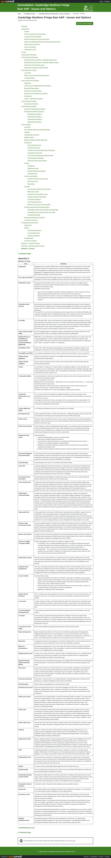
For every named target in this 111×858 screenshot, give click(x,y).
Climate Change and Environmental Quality (36, 207)
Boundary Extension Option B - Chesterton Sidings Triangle (41, 62)
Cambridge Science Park (35, 153)
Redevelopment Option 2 (35, 116)
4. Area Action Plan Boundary (29, 57)
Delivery (26, 228)
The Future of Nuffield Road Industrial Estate (40, 155)
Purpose (26, 31)
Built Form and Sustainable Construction (36, 93)
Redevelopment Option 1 (35, 114)
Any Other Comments (30, 240)
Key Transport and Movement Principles (39, 189)
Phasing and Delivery (34, 235)
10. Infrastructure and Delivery (29, 222)
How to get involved (30, 47)
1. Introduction (25, 29)
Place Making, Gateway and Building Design (37, 129)
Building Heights (29, 137)
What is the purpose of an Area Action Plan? (37, 39)
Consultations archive (29, 13)
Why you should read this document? (35, 34)
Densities (27, 132)
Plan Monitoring (28, 238)
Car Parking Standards (34, 199)
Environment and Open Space (33, 91)
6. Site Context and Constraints (30, 80)
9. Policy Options (26, 124)
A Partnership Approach (34, 230)
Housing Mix (31, 165)
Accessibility (93, 856)
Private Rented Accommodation (37, 171)
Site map (86, 856)
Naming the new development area (34, 65)
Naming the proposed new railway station (36, 67)
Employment (28, 142)
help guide (72, 840)
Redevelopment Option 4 (35, 122)
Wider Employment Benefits (36, 158)
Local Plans (27, 72)
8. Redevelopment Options (28, 106)
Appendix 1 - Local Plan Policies (30, 243)
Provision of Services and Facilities (38, 178)
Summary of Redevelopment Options (35, 109)
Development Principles (31, 103)
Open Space (31, 184)
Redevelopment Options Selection (34, 111)
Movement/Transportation (31, 88)
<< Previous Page (24, 253)
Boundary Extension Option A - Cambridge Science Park (40, 60)
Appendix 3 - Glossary (28, 248)
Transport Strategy (29, 78)
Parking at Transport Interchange (37, 197)
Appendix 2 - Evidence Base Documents (32, 246)
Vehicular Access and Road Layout (38, 194)
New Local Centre (33, 181)
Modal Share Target (33, 191)
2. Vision (23, 52)
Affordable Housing (33, 168)
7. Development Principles (28, 101)
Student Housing (32, 173)
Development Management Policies (34, 217)
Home (19, 13)
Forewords (24, 26)
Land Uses (27, 127)
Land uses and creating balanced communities (37, 85)
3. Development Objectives (29, 54)
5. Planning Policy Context (28, 70)
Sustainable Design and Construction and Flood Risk (43, 209)
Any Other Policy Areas (31, 220)
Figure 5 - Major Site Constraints (33, 98)
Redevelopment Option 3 (35, 119)
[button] (84, 23)
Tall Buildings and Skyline (31, 134)
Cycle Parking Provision (34, 202)
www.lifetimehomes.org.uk (27, 827)
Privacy (101, 856)
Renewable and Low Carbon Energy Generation (41, 212)
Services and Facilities (30, 176)
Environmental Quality (34, 215)
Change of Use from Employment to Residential (41, 150)
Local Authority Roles (34, 233)
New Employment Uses (34, 145)
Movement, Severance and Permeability (39, 204)
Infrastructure (28, 96)
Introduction (27, 83)
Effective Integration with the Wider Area (35, 140)
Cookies (107, 856)
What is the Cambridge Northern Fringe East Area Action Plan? (42, 41)
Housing (26, 163)
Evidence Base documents (32, 44)
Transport (27, 186)
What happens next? (30, 49)
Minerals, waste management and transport (36, 75)
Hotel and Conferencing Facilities (37, 160)
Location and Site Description (32, 36)
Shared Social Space (34, 147)
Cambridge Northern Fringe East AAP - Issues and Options (54, 13)
